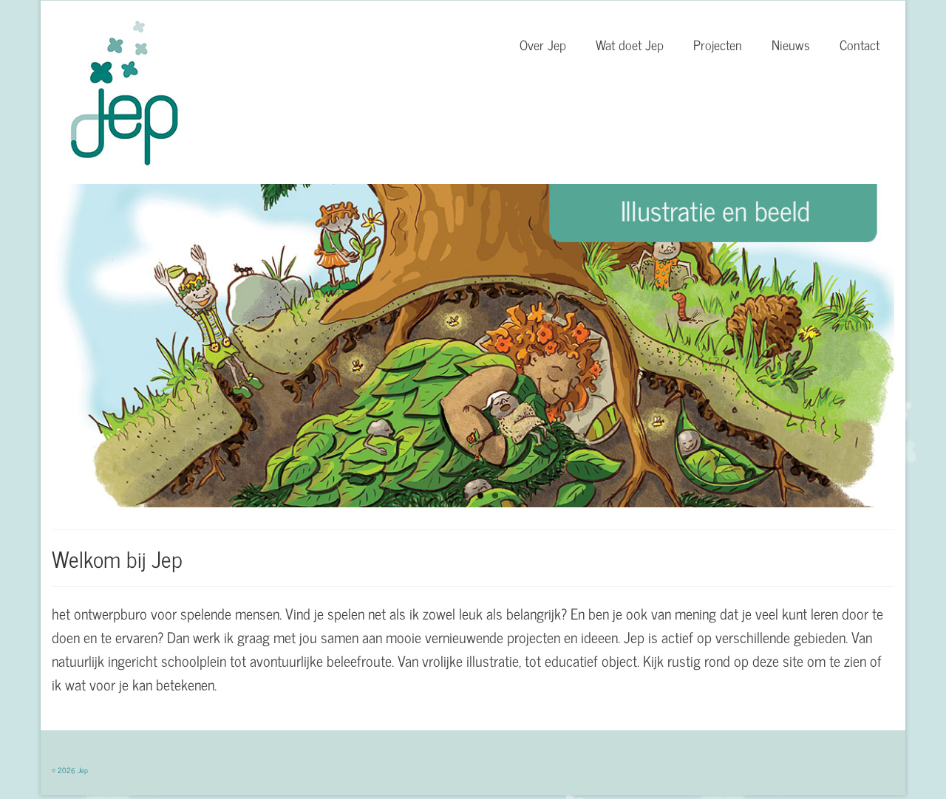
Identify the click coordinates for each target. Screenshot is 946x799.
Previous (39, 346)
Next (907, 346)
